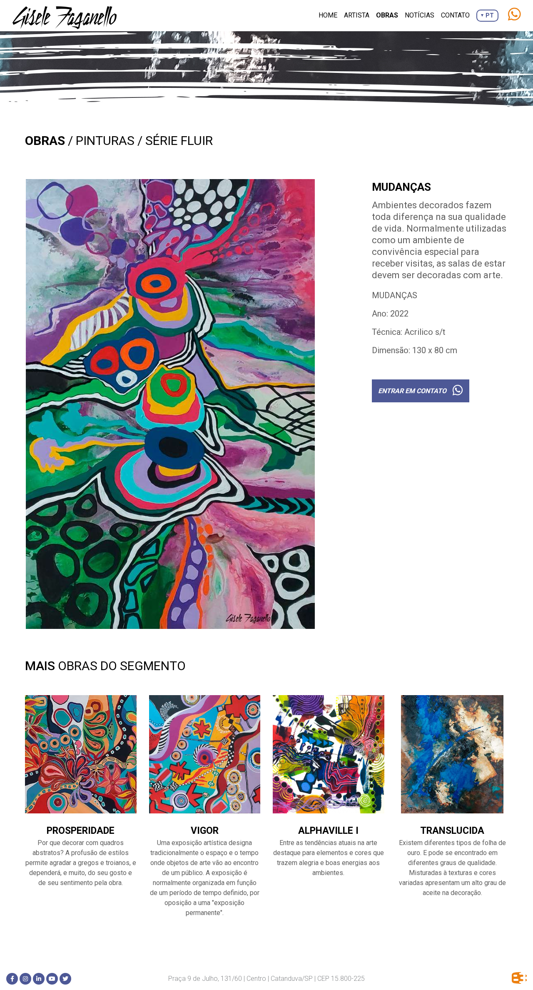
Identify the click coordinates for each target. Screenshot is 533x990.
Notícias (419, 15)
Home (328, 15)
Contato (455, 15)
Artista (356, 15)
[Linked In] (39, 979)
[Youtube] (52, 979)
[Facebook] (12, 979)
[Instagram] (25, 979)
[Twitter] (65, 979)
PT (490, 15)
